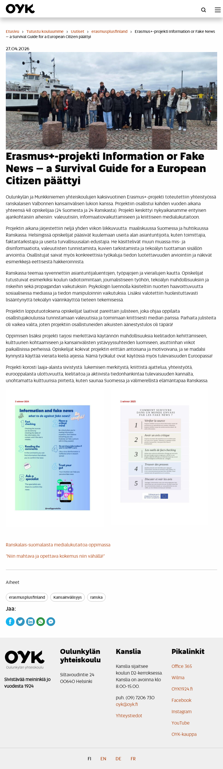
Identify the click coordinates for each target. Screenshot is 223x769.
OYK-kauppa (184, 734)
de (118, 758)
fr (133, 758)
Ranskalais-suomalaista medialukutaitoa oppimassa (58, 544)
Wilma (178, 677)
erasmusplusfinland (27, 597)
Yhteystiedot (129, 715)
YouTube (181, 723)
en (103, 758)
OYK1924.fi (182, 689)
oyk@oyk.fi (127, 704)
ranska (96, 597)
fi (89, 758)
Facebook (181, 700)
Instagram (182, 711)
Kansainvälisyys (67, 597)
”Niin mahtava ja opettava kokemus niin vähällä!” (55, 556)
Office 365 (182, 666)
